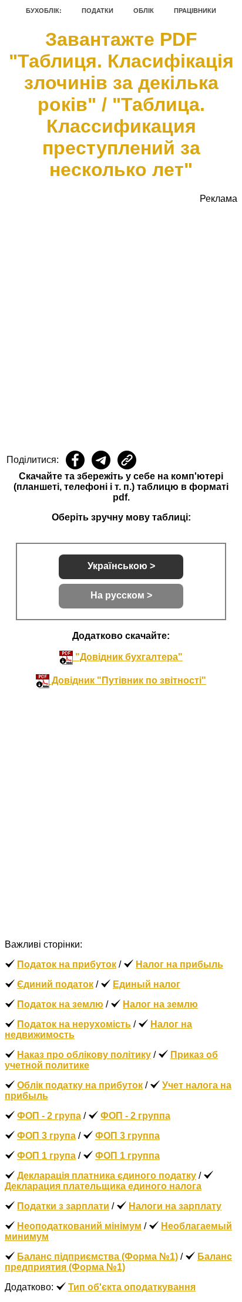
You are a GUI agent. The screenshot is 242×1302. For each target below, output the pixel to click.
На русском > (121, 595)
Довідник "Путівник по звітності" (127, 680)
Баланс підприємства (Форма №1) (97, 1257)
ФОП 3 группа (127, 1136)
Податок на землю (60, 1004)
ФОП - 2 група (49, 1116)
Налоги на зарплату (175, 1206)
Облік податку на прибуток (80, 1085)
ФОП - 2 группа (135, 1116)
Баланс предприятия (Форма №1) (118, 1262)
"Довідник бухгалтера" (128, 657)
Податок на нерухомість (74, 1024)
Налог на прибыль (179, 964)
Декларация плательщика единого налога (103, 1186)
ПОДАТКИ (97, 10)
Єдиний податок (55, 984)
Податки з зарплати (63, 1206)
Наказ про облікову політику (84, 1055)
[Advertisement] (121, 325)
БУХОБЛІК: (44, 10)
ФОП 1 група (46, 1156)
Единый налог (146, 984)
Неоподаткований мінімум (79, 1226)
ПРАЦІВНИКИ (195, 10)
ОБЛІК (143, 10)
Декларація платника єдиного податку (106, 1176)
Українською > (121, 566)
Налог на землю (160, 1004)
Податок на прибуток (66, 964)
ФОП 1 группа (127, 1156)
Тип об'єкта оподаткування (132, 1287)
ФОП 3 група (46, 1136)
